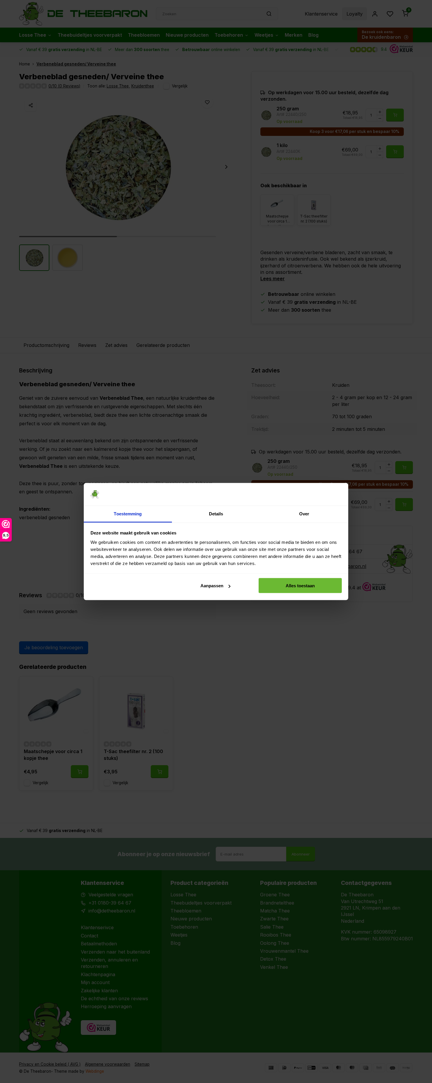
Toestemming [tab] (128, 513)
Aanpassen (211, 585)
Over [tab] (304, 513)
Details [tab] (216, 513)
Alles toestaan (300, 585)
